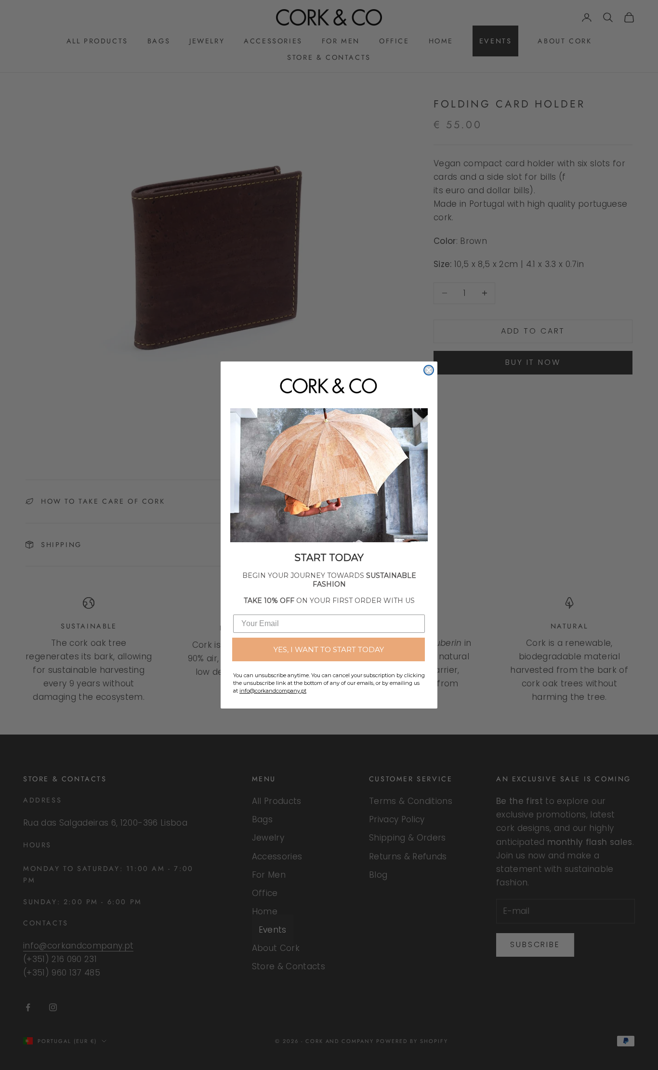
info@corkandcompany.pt (272, 690)
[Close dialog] (429, 370)
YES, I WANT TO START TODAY (329, 649)
